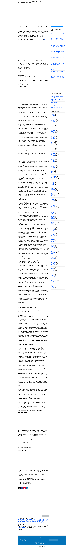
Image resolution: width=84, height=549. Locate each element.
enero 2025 (53, 126)
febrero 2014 (53, 274)
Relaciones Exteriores (33, 521)
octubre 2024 (53, 130)
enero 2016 (53, 246)
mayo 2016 (52, 241)
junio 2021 (52, 172)
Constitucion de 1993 (38, 542)
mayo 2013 (52, 285)
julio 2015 (52, 253)
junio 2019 (52, 196)
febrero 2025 (53, 125)
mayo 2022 (52, 159)
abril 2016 (52, 242)
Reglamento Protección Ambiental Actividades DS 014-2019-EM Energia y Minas (58, 72)
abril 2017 (52, 228)
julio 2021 (52, 171)
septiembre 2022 (53, 154)
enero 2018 (53, 217)
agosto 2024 (53, 132)
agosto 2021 (53, 170)
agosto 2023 (53, 141)
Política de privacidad (23, 540)
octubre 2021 (53, 167)
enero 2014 (53, 275)
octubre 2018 (53, 206)
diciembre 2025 (53, 119)
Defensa (27, 521)
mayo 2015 (52, 256)
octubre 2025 (53, 121)
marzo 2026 (53, 115)
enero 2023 (53, 149)
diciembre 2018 (53, 204)
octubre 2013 (53, 279)
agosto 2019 (53, 194)
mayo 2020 (52, 183)
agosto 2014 (53, 267)
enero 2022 (53, 164)
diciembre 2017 (53, 218)
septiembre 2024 (53, 131)
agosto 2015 (53, 252)
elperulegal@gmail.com (22, 527)
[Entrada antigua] (47, 516)
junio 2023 (52, 143)
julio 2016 (52, 239)
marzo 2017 (53, 229)
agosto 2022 (53, 155)
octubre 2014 (53, 264)
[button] (19, 488)
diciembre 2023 (53, 136)
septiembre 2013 (53, 280)
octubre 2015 (53, 250)
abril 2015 (52, 257)
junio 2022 (52, 158)
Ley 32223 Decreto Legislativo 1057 (57, 43)
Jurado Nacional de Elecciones (30, 520)
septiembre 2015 (53, 251)
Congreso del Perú (54, 105)
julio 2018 (52, 210)
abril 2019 (52, 199)
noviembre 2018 (53, 205)
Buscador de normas (23, 539)
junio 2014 (52, 269)
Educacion (39, 521)
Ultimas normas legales (23, 541)
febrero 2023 (53, 148)
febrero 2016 (53, 245)
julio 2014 (52, 268)
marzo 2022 (53, 161)
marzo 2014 (53, 273)
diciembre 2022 (53, 150)
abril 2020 (52, 184)
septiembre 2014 (53, 265)
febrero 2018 (53, 216)
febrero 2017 (53, 230)
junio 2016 (52, 240)
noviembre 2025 (53, 120)
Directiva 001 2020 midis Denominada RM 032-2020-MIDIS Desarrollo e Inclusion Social (57, 35)
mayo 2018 (52, 212)
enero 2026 (53, 118)
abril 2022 (52, 160)
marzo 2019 (53, 200)
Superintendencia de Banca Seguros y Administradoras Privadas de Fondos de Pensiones (31, 522)
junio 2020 (52, 182)
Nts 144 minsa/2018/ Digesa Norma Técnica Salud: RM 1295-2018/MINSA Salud (57, 39)
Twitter (55, 540)
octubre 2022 (53, 153)
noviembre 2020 (53, 176)
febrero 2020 (53, 187)
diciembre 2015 (53, 247)
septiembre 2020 (53, 178)
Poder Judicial (45, 520)
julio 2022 (52, 156)
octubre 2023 (53, 138)
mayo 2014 (52, 270)
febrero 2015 (53, 259)
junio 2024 (52, 135)
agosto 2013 (53, 281)
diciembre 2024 (53, 127)
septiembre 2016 (53, 236)
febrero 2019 (53, 201)
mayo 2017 (52, 227)
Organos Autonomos (27, 519)
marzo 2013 (53, 287)
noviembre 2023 (53, 137)
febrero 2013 (53, 288)
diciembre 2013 (53, 276)
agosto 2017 (53, 223)
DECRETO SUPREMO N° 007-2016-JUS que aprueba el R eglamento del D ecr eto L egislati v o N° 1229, (57, 63)
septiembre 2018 (53, 207)
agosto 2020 (53, 179)
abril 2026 (52, 114)
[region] (42, 12)
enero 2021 (53, 173)
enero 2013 (53, 290)
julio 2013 (52, 282)
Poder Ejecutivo (21, 519)
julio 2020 (52, 181)
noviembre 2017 (53, 219)
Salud (25, 521)
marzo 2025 (53, 124)
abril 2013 (52, 286)
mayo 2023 (52, 144)
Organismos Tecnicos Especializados (37, 519)
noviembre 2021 (53, 166)
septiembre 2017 (53, 222)
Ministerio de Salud (54, 102)
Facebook (51, 540)
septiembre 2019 (53, 193)
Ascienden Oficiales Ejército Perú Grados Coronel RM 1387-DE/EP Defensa (56, 68)
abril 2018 (52, 213)
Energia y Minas (21, 521)
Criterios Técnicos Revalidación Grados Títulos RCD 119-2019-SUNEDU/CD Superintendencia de (58, 46)
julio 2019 (52, 195)
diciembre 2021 (53, 165)
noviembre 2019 (53, 190)
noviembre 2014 (53, 263)
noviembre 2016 (53, 234)
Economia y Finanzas (39, 520)
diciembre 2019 (53, 189)
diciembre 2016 (53, 233)
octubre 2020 (53, 177)
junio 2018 (52, 211)
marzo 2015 (53, 258)
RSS (57, 540)
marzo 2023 (53, 147)
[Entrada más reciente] (43, 516)
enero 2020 (53, 188)
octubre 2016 (53, 235)
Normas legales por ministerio (39, 543)
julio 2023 (52, 142)
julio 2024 (52, 133)
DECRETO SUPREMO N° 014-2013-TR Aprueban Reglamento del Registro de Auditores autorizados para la (57, 51)
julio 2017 (52, 224)
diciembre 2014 (53, 262)
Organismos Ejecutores (26, 522)
